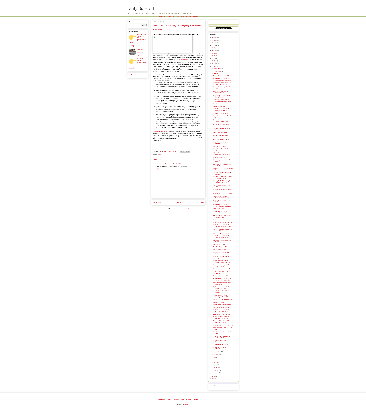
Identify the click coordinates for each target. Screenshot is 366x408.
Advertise (176, 16)
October (216, 73)
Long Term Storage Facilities (221, 307)
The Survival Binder (219, 219)
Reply (158, 169)
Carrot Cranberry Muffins (220, 344)
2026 (213, 37)
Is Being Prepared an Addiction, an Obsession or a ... (222, 190)
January (216, 373)
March (216, 367)
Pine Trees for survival (220, 132)
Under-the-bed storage (220, 157)
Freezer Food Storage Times (222, 304)
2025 (213, 40)
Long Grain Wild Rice (219, 146)
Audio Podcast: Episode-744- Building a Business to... (222, 287)
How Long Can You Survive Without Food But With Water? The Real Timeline (137, 38)
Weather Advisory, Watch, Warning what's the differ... (222, 136)
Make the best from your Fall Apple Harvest (222, 283)
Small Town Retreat (219, 104)
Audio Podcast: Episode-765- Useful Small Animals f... (222, 109)
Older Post (200, 202)
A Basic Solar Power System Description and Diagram (221, 153)
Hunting (159, 154)
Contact (169, 16)
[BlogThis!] (183, 152)
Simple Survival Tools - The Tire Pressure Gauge (222, 216)
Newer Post (157, 202)
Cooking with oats (218, 302)
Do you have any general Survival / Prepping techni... (222, 261)
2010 (213, 376)
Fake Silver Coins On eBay (221, 139)
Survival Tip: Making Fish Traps (222, 193)
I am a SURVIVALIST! (219, 249)
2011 (213, 66)
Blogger (186, 404)
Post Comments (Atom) (182, 209)
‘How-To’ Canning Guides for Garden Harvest (221, 336)
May (215, 362)
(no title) (131, 46)
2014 (213, 58)
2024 (213, 42)
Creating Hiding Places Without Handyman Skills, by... (222, 321)
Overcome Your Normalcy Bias (222, 269)
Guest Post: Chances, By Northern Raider (220, 92)
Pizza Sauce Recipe (219, 208)
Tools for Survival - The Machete (223, 325)
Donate (182, 16)
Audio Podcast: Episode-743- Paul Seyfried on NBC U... (222, 296)
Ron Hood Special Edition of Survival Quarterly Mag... (221, 120)
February (217, 370)
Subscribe (195, 16)
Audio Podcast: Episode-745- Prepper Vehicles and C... (222, 279)
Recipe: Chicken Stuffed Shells (222, 76)
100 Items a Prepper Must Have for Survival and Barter (222, 177)
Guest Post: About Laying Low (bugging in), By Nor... (222, 83)
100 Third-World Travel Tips (221, 233)
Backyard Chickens (219, 244)
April (215, 365)
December (217, 68)
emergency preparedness (176, 61)
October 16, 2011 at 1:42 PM (173, 164)
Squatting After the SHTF (220, 113)
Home (179, 202)
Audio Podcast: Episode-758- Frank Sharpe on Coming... (222, 205)
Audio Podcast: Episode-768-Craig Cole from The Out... (222, 79)
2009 (213, 378)
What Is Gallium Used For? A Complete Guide (142, 60)
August (216, 354)
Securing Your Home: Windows (222, 276)
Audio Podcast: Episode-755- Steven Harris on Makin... (222, 212)
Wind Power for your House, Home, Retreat (221, 96)
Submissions (161, 16)
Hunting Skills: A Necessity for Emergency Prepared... (222, 181)
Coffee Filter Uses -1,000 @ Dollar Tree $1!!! (221, 272)
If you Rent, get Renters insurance (220, 142)
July (215, 357)
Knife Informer (135, 75)
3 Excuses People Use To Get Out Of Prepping (222, 241)
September (217, 352)
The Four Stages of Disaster (221, 247)
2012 (213, 63)
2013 (213, 61)
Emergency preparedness (160, 131)
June (215, 360)
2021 (213, 50)
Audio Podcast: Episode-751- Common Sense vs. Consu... (222, 225)
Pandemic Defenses (219, 106)
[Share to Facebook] (187, 152)
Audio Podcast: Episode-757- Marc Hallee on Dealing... (222, 196)
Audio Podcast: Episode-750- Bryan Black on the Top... (222, 236)
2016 (213, 56)
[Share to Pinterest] (189, 152)
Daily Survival (140, 8)
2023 (213, 45)
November (217, 71)
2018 (213, 53)
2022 (213, 48)
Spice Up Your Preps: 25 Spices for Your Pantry (222, 265)
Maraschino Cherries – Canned (222, 299)
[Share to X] (185, 152)
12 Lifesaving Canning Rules (221, 314)
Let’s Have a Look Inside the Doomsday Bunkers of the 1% (141, 52)
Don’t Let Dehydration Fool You (222, 222)
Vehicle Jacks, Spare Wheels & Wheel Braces (222, 229)
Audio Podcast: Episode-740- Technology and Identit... (222, 310)
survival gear (184, 59)
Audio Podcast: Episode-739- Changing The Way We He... (222, 317)
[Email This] (181, 152)
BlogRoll (188, 16)
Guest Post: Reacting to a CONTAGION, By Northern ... (222, 100)
